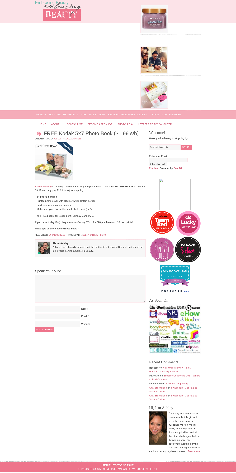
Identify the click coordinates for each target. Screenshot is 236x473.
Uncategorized (57, 235)
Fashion (113, 114)
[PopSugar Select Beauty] (188, 261)
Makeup (41, 114)
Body (102, 114)
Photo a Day (125, 124)
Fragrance (70, 114)
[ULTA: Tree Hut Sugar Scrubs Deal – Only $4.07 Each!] (154, 32)
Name (84, 308)
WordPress (140, 469)
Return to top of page (118, 465)
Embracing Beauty (52, 2)
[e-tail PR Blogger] (162, 261)
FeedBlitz (178, 168)
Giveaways (128, 114)
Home (42, 124)
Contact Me (75, 124)
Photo (102, 235)
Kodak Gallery (43, 186)
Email (84, 316)
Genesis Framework (116, 469)
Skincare (55, 114)
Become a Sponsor (100, 124)
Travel (154, 114)
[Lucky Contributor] (188, 234)
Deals (142, 114)
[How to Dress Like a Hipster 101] (154, 73)
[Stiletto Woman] (175, 286)
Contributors (171, 114)
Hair (84, 114)
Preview (153, 168)
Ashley (57, 139)
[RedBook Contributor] (162, 234)
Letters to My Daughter (155, 124)
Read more (194, 451)
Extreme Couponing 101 (179, 383)
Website (85, 324)
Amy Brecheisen (158, 387)
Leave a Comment (73, 139)
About (54, 125)
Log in (154, 469)
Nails (92, 114)
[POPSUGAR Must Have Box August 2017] (154, 107)
